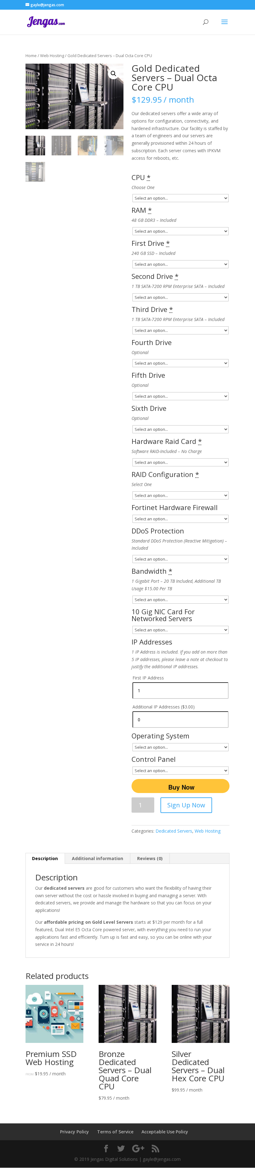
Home (31, 55)
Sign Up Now (186, 805)
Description (45, 858)
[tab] (45, 858)
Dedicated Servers (173, 831)
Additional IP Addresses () (163, 707)
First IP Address (148, 678)
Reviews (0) (150, 858)
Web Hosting (52, 55)
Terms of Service (115, 1132)
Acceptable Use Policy (164, 1132)
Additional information (97, 858)
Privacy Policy (74, 1132)
